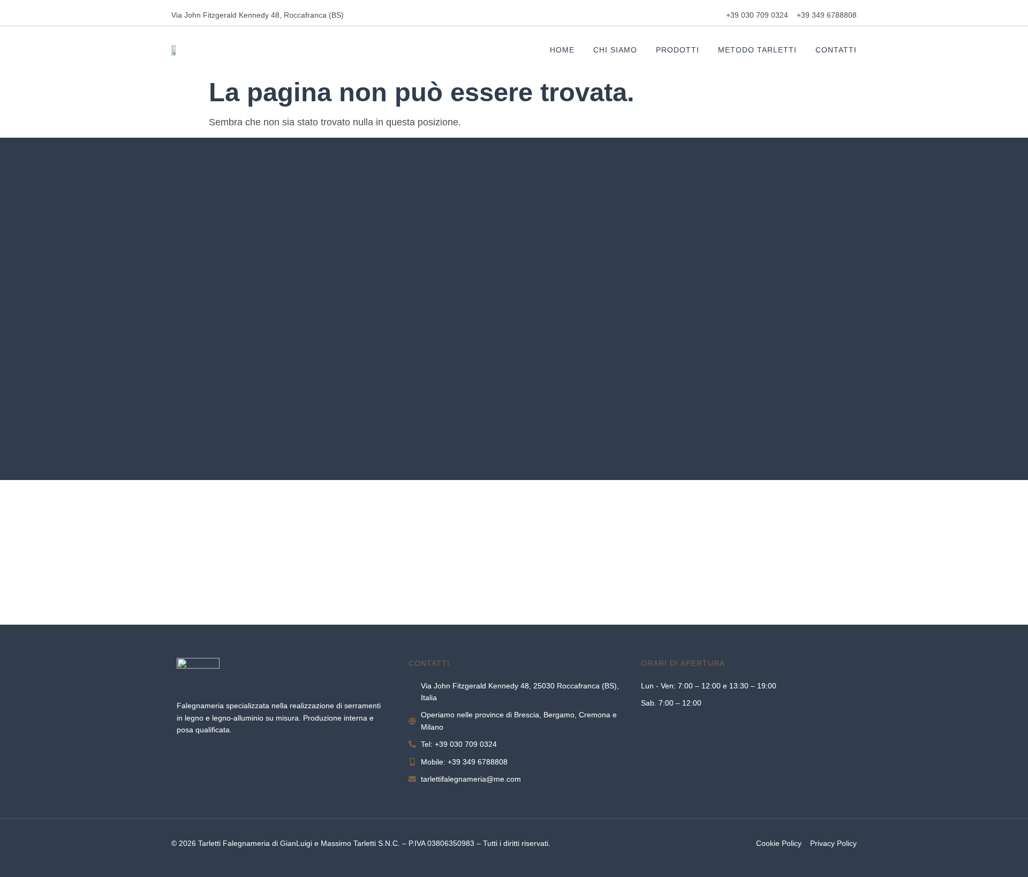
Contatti (836, 50)
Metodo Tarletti (757, 50)
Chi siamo (615, 50)
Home (562, 50)
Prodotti (677, 50)
